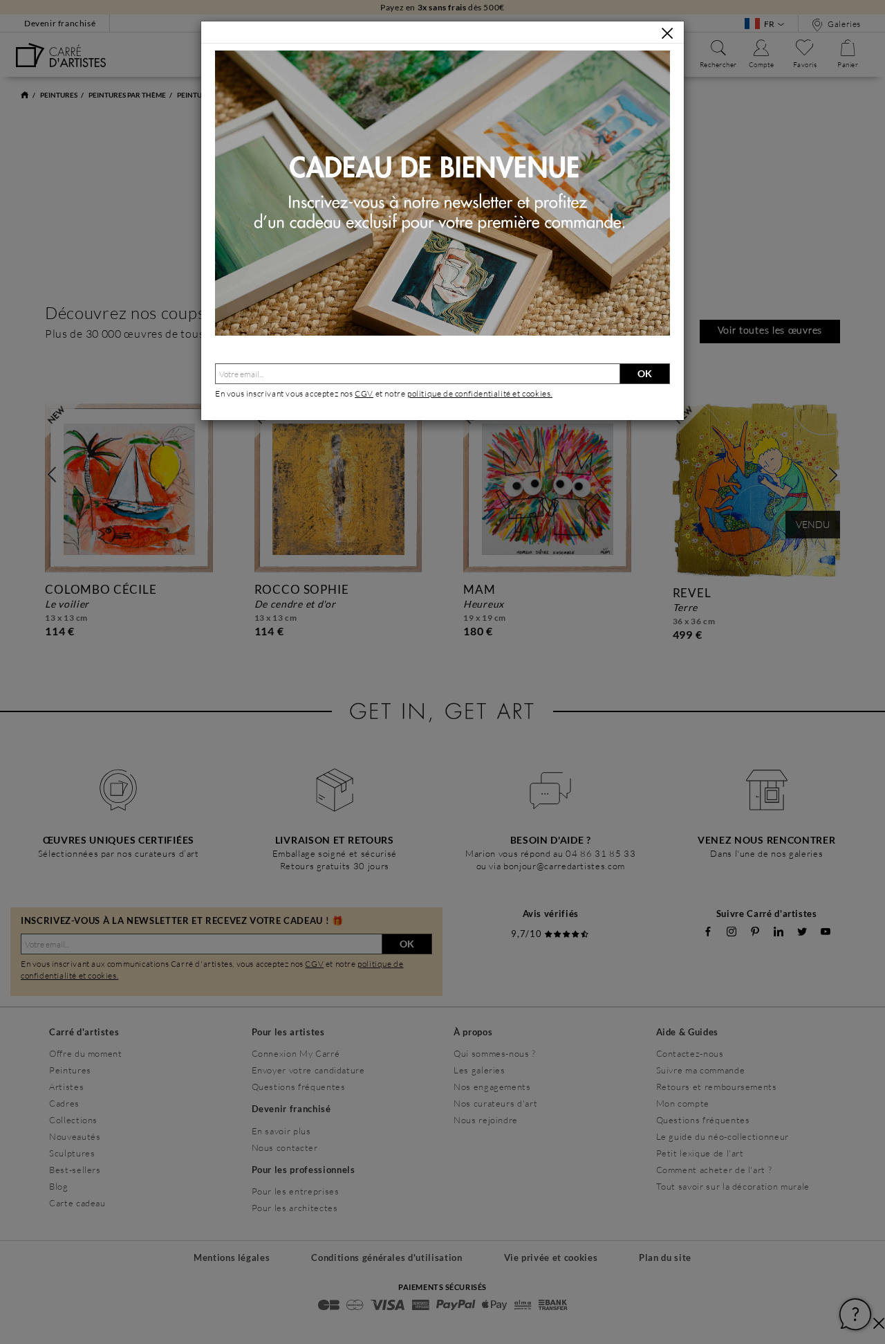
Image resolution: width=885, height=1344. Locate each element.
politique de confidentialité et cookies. (479, 393)
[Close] (667, 33)
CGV (364, 393)
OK (644, 373)
